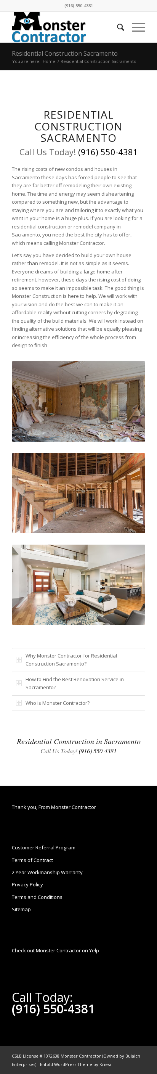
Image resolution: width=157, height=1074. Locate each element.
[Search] (116, 27)
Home (49, 61)
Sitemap (21, 909)
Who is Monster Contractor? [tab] (58, 702)
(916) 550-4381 (78, 5)
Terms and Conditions (37, 897)
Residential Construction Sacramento (65, 53)
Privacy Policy (27, 884)
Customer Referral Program (43, 847)
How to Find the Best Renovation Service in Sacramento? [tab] (75, 683)
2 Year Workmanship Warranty (47, 872)
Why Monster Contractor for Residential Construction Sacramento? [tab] (71, 659)
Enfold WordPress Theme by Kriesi (75, 1064)
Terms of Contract (32, 860)
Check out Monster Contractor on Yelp (55, 950)
